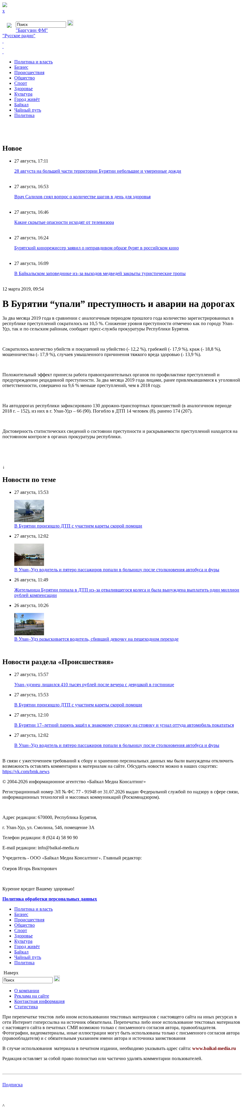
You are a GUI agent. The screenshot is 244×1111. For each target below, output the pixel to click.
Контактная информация (39, 1001)
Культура (23, 93)
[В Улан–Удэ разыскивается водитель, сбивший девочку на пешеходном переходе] (29, 633)
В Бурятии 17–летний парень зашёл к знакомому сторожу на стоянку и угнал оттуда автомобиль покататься (124, 725)
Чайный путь (27, 110)
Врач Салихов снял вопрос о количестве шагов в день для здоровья (82, 196)
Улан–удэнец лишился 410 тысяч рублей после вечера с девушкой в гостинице (94, 684)
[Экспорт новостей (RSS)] (122, 46)
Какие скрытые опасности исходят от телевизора (64, 222)
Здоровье (23, 88)
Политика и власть (33, 61)
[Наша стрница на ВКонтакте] (122, 41)
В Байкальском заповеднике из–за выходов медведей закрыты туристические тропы (100, 273)
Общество (24, 77)
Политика (24, 115)
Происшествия (29, 72)
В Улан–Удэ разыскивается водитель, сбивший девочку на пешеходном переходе (96, 639)
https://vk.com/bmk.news (25, 771)
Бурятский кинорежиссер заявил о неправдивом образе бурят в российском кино (96, 247)
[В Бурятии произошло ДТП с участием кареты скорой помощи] (29, 520)
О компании (26, 990)
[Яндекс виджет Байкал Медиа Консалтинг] (122, 51)
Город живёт (27, 99)
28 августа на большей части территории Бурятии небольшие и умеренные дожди (97, 171)
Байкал (21, 104)
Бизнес (21, 67)
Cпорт (20, 83)
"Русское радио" (18, 35)
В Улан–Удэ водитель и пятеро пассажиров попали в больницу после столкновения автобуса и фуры (116, 569)
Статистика (26, 1006)
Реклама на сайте (31, 995)
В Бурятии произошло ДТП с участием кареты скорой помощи (78, 525)
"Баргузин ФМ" (32, 30)
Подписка (12, 1084)
